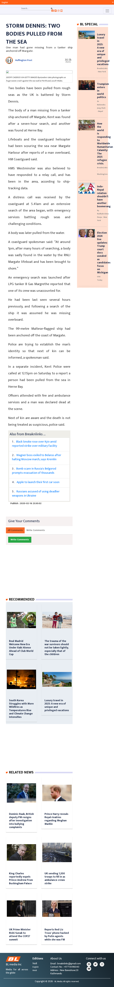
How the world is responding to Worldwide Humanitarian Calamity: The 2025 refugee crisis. (105, 143)
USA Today (99, 278)
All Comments (15, 530)
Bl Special (89, 24)
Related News (21, 772)
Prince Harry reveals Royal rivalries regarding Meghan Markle (56, 819)
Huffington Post (23, 60)
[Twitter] (95, 964)
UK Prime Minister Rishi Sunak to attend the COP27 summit (20, 934)
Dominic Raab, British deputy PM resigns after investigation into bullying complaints (21, 820)
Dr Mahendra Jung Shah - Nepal (101, 106)
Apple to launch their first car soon (38, 482)
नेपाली (35, 963)
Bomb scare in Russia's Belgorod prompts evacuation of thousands (34, 470)
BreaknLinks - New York (102, 70)
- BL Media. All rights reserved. (66, 981)
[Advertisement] (41, 574)
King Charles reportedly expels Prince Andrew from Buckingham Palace (21, 878)
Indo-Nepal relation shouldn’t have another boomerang (104, 196)
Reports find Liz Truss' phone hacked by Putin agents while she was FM (57, 934)
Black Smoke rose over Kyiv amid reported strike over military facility (34, 443)
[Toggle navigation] (107, 11)
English (36, 967)
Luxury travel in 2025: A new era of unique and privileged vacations (57, 705)
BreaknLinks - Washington (102, 171)
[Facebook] (89, 964)
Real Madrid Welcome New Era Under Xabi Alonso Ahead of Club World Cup (21, 648)
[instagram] (102, 964)
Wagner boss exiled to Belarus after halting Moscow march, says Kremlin (36, 457)
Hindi (35, 970)
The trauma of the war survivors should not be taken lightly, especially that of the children (57, 648)
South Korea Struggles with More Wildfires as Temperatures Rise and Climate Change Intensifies (21, 708)
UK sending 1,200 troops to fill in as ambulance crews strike (55, 878)
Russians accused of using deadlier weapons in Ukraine (36, 493)
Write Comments (35, 530)
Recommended (21, 599)
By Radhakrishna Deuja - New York (103, 215)
